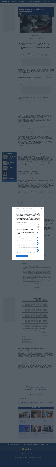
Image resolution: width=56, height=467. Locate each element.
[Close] (42, 208)
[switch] (38, 224)
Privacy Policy (32, 258)
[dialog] (28, 233)
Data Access (28, 258)
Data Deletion (23, 258)
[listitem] (28, 222)
